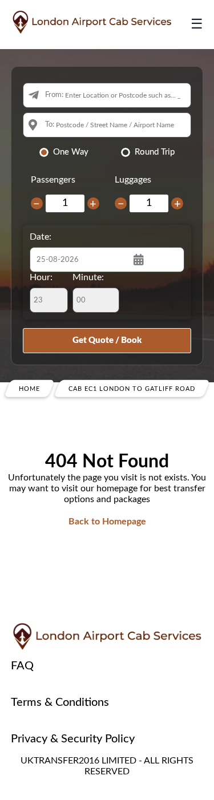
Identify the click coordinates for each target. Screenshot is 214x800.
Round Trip (155, 152)
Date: (40, 236)
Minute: (88, 277)
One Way (70, 152)
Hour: (41, 277)
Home (29, 388)
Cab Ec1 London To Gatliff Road (131, 388)
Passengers (53, 179)
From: (54, 95)
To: (49, 124)
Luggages (133, 179)
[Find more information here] (107, 637)
